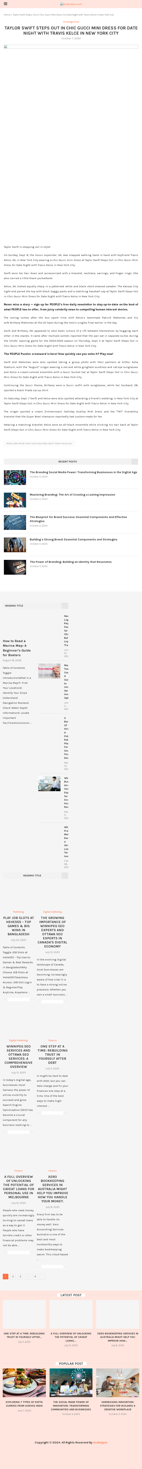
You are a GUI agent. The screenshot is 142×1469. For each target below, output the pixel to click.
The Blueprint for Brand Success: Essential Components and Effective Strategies (78, 519)
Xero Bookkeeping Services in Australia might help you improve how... (117, 1337)
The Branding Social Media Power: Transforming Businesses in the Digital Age (83, 472)
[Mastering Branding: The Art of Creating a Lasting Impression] (15, 500)
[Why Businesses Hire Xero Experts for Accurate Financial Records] (49, 783)
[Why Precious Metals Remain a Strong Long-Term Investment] (49, 832)
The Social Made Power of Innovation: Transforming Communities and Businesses (71, 1405)
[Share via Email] (27, 999)
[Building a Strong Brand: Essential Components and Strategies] (15, 544)
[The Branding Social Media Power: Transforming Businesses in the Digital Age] (15, 477)
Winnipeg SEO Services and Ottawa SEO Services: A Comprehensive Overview (18, 1056)
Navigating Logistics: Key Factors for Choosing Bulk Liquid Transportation (66, 630)
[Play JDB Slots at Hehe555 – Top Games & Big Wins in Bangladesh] (18, 894)
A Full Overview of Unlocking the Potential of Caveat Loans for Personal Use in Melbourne (18, 1187)
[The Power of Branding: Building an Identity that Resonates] (15, 567)
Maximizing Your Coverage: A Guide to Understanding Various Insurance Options (66, 681)
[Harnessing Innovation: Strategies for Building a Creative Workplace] (117, 1382)
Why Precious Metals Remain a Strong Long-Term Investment (66, 842)
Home (7, 14)
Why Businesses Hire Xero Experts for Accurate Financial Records (66, 793)
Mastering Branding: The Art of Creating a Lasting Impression (72, 494)
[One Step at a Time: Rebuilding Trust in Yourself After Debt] (52, 1023)
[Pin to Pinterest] (23, 999)
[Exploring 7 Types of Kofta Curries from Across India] (24, 1382)
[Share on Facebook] (15, 999)
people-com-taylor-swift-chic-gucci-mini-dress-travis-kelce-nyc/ (39, 443)
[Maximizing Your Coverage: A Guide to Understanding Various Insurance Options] (49, 671)
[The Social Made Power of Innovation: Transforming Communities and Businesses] (71, 1382)
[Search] (136, 4)
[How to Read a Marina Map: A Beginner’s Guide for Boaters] (18, 624)
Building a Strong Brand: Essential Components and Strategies (73, 539)
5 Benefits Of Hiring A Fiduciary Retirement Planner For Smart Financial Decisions (66, 738)
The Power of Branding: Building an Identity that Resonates (71, 562)
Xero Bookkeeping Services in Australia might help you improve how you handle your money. (52, 1189)
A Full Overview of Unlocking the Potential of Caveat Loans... (71, 1337)
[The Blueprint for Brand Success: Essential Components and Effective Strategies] (15, 522)
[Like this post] (10, 999)
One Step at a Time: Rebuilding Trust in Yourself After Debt (52, 1054)
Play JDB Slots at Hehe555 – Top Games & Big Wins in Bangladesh (18, 926)
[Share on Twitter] (19, 999)
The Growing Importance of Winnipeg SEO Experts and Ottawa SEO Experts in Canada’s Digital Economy (52, 932)
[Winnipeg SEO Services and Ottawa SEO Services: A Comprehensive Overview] (18, 1023)
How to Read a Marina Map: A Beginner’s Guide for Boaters (17, 648)
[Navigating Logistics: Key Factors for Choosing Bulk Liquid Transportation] (49, 621)
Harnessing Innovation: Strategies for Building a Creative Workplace (117, 1405)
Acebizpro (100, 1442)
